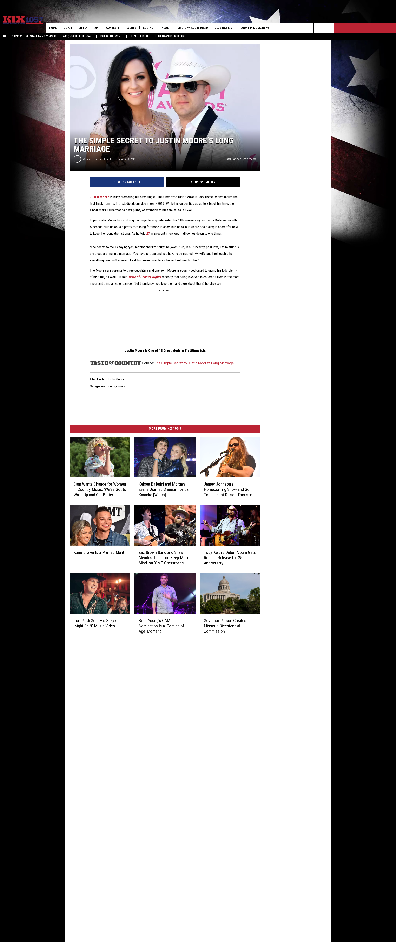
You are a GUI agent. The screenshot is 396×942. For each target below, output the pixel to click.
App (96, 27)
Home (53, 27)
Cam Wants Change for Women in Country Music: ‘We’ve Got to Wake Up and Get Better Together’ (100, 489)
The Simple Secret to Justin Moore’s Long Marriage (194, 363)
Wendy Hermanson (93, 159)
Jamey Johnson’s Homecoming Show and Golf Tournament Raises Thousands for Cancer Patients (230, 489)
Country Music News (254, 27)
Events (131, 27)
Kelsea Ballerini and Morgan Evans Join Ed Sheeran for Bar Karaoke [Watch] (164, 489)
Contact (149, 27)
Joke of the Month (111, 36)
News (165, 27)
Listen (83, 27)
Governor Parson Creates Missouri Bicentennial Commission (225, 626)
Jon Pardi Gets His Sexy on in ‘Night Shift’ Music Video (99, 623)
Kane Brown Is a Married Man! (99, 552)
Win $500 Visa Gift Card (78, 36)
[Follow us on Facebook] (308, 28)
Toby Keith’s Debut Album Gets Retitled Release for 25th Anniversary (230, 558)
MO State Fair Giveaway (41, 36)
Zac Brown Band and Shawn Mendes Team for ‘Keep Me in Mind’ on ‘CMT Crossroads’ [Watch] (164, 558)
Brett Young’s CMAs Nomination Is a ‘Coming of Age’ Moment (161, 626)
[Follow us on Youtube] (329, 28)
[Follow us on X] (319, 28)
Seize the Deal (139, 36)
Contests (113, 27)
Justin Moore (99, 197)
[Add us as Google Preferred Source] (298, 28)
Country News (116, 386)
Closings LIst (224, 27)
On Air (68, 27)
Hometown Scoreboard (170, 36)
